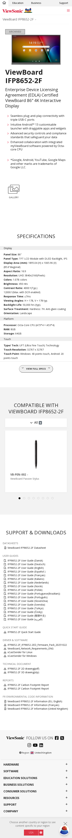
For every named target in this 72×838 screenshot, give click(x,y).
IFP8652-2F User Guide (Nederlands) (28, 582)
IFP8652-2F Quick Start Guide (24, 632)
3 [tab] (29, 498)
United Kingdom (43, 752)
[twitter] (63, 738)
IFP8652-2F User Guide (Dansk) (25, 560)
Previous (4, 461)
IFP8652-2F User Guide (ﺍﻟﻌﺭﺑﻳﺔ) (25, 619)
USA (31, 832)
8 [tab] (52, 498)
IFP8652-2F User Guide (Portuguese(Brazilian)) (34, 593)
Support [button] (10, 804)
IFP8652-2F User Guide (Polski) (25, 590)
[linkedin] (42, 745)
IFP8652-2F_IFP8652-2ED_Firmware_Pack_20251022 (37, 644)
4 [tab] (33, 498)
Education (17, 3)
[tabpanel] (36, 461)
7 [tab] (48, 498)
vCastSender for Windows (22, 655)
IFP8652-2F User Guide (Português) (28, 597)
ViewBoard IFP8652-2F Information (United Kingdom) (38, 708)
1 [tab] (19, 498)
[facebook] (57, 738)
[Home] (4, 3)
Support (63, 3)
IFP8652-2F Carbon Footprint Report (28, 685)
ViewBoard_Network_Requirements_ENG (30, 648)
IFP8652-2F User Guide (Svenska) (26, 604)
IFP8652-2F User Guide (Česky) (25, 612)
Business (36, 3)
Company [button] (10, 811)
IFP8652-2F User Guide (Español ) (26, 571)
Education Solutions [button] (20, 778)
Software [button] (10, 771)
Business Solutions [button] (18, 784)
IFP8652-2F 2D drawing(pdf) (23, 668)
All (37, 422)
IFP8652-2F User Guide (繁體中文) (27, 615)
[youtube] (36, 745)
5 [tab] (38, 498)
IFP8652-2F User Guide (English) (26, 568)
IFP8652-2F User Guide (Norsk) (25, 586)
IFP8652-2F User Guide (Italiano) (26, 579)
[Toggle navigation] (68, 10)
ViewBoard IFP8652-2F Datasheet (27, 547)
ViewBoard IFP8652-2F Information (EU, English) (35, 701)
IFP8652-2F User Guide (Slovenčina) (28, 601)
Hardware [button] (11, 764)
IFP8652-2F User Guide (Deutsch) (26, 564)
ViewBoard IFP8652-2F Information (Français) (33, 705)
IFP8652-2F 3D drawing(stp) (23, 672)
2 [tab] (24, 498)
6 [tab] (43, 498)
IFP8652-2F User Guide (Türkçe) (26, 608)
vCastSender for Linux (20, 652)
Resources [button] (11, 798)
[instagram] (30, 745)
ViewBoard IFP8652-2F (18, 19)
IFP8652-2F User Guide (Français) (26, 575)
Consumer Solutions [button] (20, 791)
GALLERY (14, 197)
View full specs (36, 368)
